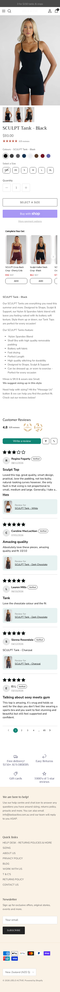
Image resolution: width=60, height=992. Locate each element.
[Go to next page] (51, 730)
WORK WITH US (12, 869)
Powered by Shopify (34, 980)
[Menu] (3, 11)
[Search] (11, 11)
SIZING (7, 848)
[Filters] (45, 441)
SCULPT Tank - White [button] (26, 508)
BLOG (6, 863)
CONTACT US (10, 884)
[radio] (5, 156)
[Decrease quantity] (7, 188)
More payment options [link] (30, 221)
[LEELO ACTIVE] (30, 11)
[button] (8, 507)
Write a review (22, 441)
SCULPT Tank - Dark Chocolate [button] (31, 564)
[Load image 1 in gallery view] (30, 60)
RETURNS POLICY (13, 879)
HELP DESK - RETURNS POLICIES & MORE (27, 842)
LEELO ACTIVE (17, 980)
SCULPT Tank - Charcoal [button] (27, 663)
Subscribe (13, 930)
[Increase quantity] (26, 188)
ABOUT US (9, 853)
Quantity (8, 180)
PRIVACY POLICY (13, 858)
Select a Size (9, 163)
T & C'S (7, 874)
